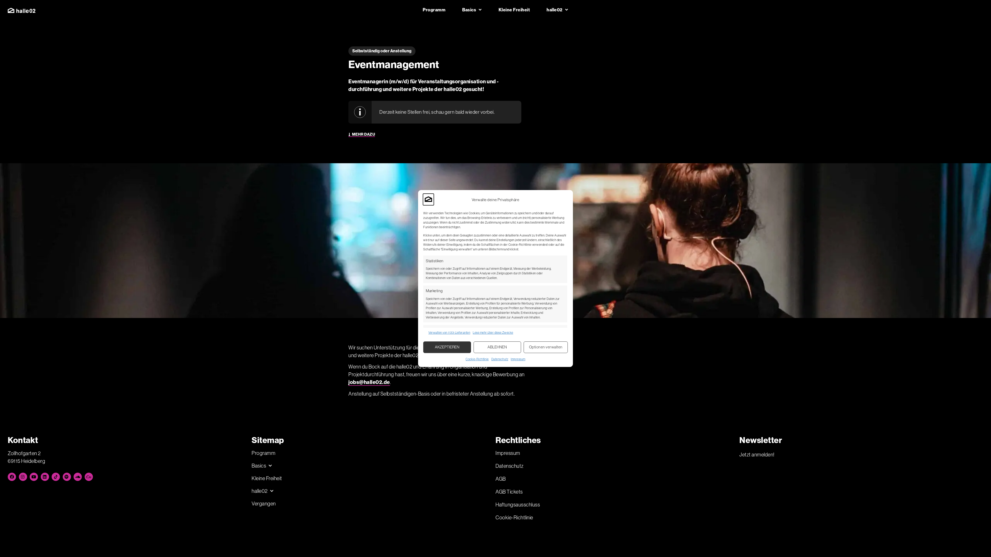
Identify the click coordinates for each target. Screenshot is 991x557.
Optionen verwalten (546, 347)
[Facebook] (12, 477)
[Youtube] (34, 477)
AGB (501, 479)
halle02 (555, 9)
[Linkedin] (45, 477)
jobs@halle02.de (369, 382)
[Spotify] (67, 477)
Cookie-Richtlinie (477, 359)
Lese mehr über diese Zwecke (493, 332)
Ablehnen (497, 347)
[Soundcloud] (78, 477)
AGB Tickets (509, 492)
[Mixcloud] (89, 477)
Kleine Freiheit (514, 9)
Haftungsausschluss (518, 504)
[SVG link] (21, 10)
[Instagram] (23, 477)
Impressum (518, 359)
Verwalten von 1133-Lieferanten (449, 332)
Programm (434, 9)
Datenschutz (499, 359)
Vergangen (264, 503)
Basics (469, 9)
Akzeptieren (447, 347)
